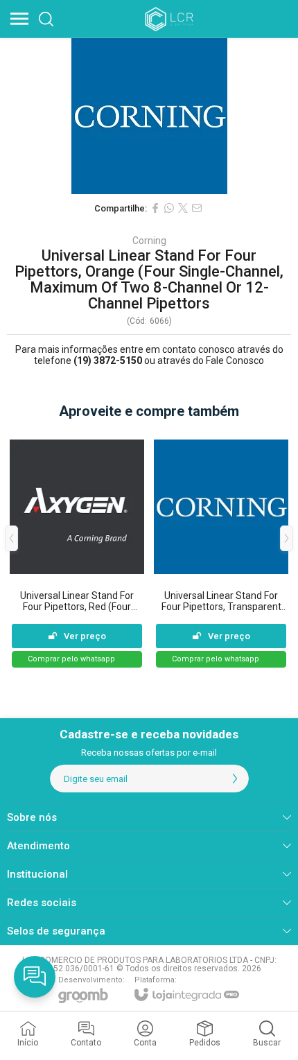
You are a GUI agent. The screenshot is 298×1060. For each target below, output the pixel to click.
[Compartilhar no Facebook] (155, 208)
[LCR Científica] (170, 19)
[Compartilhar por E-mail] (197, 208)
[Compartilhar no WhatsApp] (169, 208)
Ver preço (85, 636)
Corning (149, 240)
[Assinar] (235, 778)
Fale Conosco (235, 360)
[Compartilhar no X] (183, 208)
